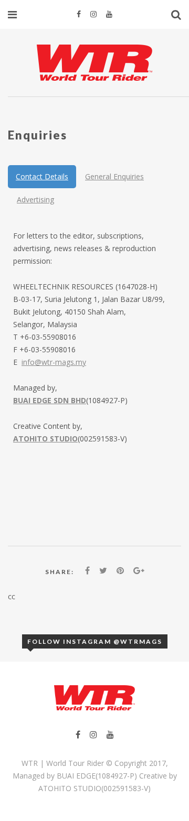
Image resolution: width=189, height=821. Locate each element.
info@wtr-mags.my (54, 362)
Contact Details (42, 176)
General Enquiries (114, 176)
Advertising (35, 199)
